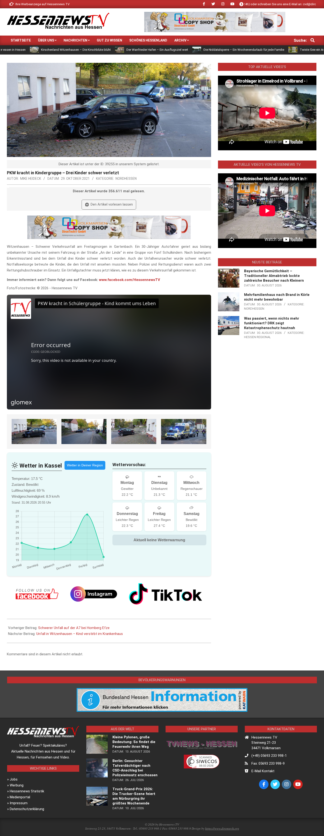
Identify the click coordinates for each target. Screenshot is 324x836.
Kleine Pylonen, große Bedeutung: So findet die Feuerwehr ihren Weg (133, 742)
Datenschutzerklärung (27, 809)
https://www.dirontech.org (222, 828)
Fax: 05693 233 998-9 (268, 763)
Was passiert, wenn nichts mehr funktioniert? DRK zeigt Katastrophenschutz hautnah (271, 323)
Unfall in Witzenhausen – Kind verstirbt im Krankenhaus (79, 634)
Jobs (14, 779)
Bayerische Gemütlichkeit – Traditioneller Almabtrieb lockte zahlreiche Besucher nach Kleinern (274, 276)
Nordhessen (126, 178)
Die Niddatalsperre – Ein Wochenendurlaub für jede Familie (206, 49)
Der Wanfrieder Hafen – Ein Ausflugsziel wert (119, 49)
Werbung (16, 785)
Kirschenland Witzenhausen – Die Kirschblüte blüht (38, 49)
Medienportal (20, 797)
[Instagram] (93, 594)
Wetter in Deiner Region (85, 465)
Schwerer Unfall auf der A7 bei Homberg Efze (74, 628)
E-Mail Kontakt (262, 771)
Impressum (19, 803)
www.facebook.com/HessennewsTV (129, 280)
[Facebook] (37, 594)
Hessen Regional (257, 337)
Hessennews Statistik (27, 791)
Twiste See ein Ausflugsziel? (282, 49)
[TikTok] (165, 594)
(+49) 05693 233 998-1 (269, 755)
